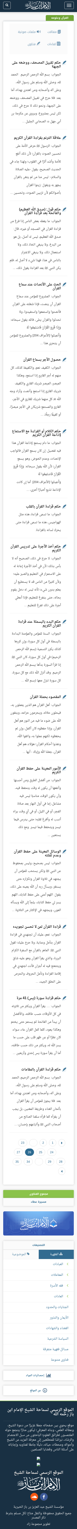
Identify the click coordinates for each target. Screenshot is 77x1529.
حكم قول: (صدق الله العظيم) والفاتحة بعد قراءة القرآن (40, 211)
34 (28, 1161)
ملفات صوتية (27, 32)
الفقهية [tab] (54, 1254)
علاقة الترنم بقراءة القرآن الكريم (37, 138)
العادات (58, 1296)
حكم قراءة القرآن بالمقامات (41, 1069)
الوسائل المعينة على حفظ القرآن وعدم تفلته (37, 853)
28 (60, 1161)
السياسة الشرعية (57, 1339)
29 (49, 1161)
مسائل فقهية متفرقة (55, 1349)
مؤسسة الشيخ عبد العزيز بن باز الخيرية (38, 1506)
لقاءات (52, 44)
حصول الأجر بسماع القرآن (42, 360)
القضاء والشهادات (57, 1328)
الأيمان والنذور (59, 1318)
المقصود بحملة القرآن (45, 697)
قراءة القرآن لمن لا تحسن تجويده (37, 927)
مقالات (52, 32)
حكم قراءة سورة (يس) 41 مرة (38, 998)
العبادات (58, 1264)
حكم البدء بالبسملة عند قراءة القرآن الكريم (39, 624)
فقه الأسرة (56, 1286)
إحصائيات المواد (36, 1375)
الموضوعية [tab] (19, 1254)
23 (22, 1142)
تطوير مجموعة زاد (38, 1523)
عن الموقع (36, 1390)
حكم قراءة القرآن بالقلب (43, 506)
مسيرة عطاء (38, 1201)
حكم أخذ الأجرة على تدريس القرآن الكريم (35, 548)
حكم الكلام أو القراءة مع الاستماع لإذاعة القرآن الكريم (36, 433)
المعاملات (57, 1275)
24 (51, 1152)
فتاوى (32, 44)
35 (17, 1161)
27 (18, 1152)
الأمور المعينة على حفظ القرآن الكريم (38, 770)
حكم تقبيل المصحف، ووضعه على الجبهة (36, 65)
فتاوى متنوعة (59, 1360)
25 (40, 1152)
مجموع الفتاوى (38, 1194)
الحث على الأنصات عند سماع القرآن (40, 286)
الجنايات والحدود (57, 1307)
